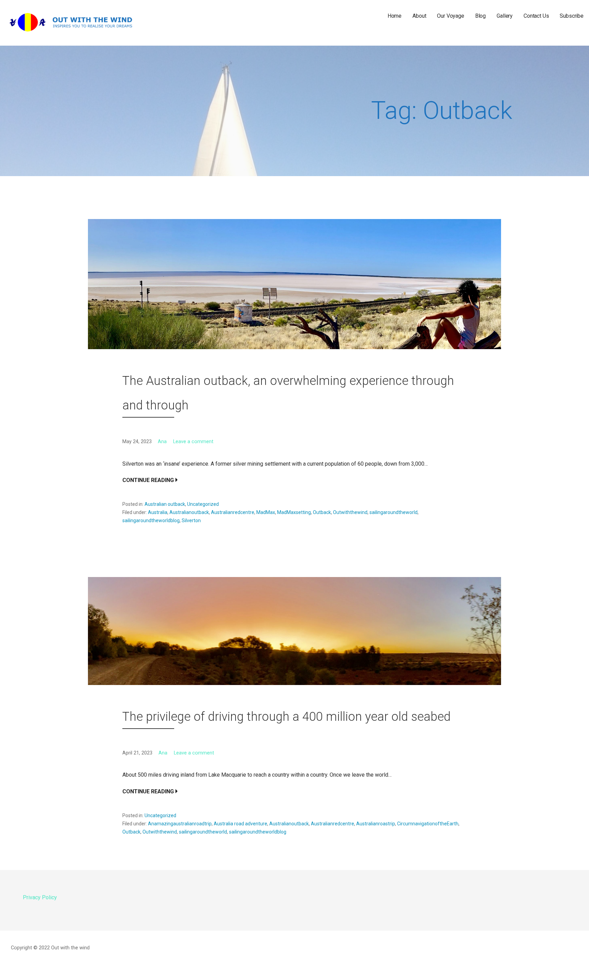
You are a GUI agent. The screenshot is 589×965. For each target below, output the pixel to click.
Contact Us (536, 16)
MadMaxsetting (294, 512)
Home (395, 16)
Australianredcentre (232, 512)
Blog (480, 16)
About (419, 16)
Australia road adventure (240, 823)
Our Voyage (450, 16)
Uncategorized (203, 504)
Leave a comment (193, 442)
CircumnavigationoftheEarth (427, 823)
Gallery (505, 16)
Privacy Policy (40, 897)
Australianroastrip (375, 823)
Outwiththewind (350, 512)
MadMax (265, 512)
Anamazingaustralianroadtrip (180, 823)
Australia (157, 512)
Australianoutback (189, 512)
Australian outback (165, 504)
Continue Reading (148, 480)
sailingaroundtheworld (393, 512)
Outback (322, 512)
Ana (162, 442)
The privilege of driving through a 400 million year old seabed (286, 717)
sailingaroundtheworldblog (151, 520)
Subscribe (572, 16)
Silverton (191, 520)
